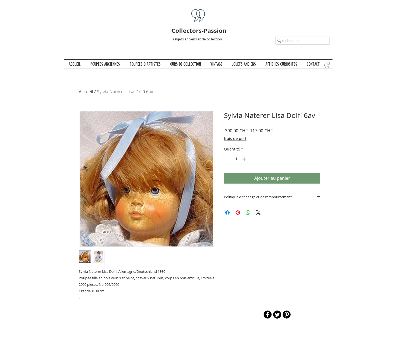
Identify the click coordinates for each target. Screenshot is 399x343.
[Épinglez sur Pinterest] (238, 212)
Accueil (86, 92)
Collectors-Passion (199, 30)
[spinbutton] (236, 159)
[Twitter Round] (277, 314)
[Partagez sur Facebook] (227, 212)
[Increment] (244, 159)
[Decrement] (228, 159)
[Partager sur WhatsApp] (248, 212)
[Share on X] (258, 212)
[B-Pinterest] (287, 314)
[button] (327, 64)
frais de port (235, 138)
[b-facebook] (268, 314)
